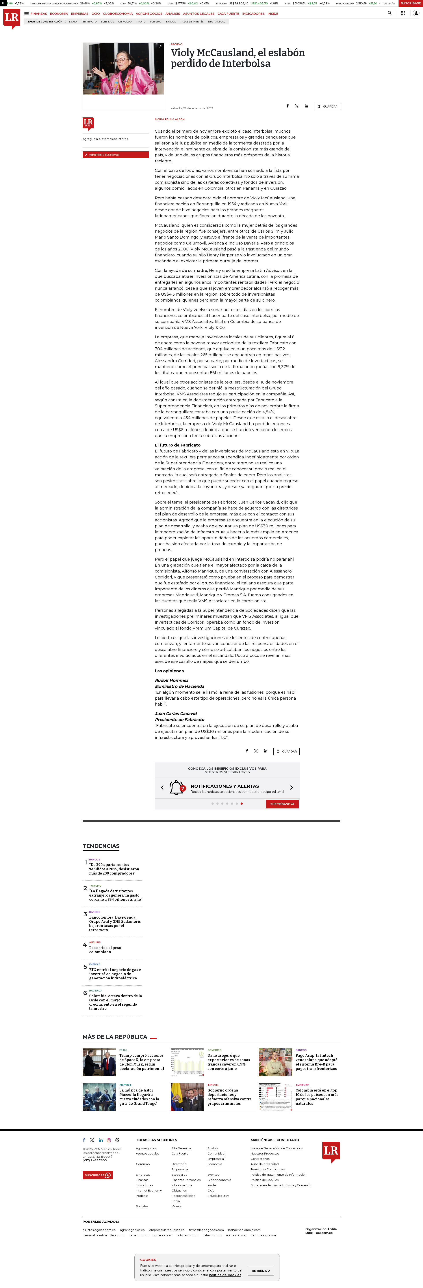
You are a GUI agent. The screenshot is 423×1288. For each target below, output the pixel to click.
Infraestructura (182, 1185)
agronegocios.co (132, 1230)
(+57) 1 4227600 (95, 1160)
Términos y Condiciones (268, 1169)
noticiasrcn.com (187, 1235)
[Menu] (27, 14)
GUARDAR (330, 106)
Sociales (142, 1206)
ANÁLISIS (172, 14)
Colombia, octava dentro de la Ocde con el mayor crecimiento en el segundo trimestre (115, 1002)
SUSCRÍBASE (411, 3)
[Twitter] (297, 106)
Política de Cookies (225, 1275)
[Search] (390, 13)
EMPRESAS (79, 14)
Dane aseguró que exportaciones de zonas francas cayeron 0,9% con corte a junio (229, 1062)
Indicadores (144, 1185)
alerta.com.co (236, 1235)
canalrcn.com (138, 1235)
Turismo (155, 21)
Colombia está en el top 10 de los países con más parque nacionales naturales (317, 1097)
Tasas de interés (192, 21)
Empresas (143, 1174)
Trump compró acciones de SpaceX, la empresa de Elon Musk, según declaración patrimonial (141, 1062)
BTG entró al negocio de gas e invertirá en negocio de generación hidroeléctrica (115, 974)
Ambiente (302, 1085)
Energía (94, 964)
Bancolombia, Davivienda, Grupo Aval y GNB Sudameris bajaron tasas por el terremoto (115, 923)
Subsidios (107, 21)
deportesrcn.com (263, 1235)
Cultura (125, 1085)
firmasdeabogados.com (206, 1230)
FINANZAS (39, 14)
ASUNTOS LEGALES (198, 14)
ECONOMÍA (59, 14)
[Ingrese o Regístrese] (416, 13)
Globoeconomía (219, 1180)
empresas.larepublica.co (167, 1230)
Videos (177, 1206)
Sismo (73, 21)
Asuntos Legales (147, 1153)
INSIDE (273, 14)
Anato (141, 21)
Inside (212, 1185)
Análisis (95, 942)
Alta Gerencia (181, 1148)
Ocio (211, 1190)
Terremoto (88, 21)
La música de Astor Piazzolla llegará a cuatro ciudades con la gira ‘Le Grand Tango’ (139, 1097)
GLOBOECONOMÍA (118, 14)
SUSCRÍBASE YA (282, 804)
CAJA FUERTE (228, 14)
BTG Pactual (216, 21)
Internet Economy (149, 1190)
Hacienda (95, 990)
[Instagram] (110, 1141)
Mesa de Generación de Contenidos (276, 1148)
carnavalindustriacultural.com (103, 1235)
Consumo (143, 1164)
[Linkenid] (102, 1141)
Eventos (213, 1174)
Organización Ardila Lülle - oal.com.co (321, 1230)
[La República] (11, 19)
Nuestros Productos (265, 1153)
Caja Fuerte (180, 1153)
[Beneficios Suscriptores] (402, 13)
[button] (161, 788)
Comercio (215, 1050)
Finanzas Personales (186, 1180)
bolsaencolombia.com (244, 1230)
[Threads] (119, 1141)
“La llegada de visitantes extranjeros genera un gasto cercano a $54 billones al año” (115, 895)
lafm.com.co (213, 1235)
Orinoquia (125, 21)
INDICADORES (253, 14)
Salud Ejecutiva (218, 1195)
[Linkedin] (306, 106)
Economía (215, 1164)
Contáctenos (260, 1158)
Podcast (142, 1195)
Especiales (179, 1174)
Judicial (213, 1085)
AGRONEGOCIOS (149, 14)
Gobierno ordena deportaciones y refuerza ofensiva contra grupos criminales (230, 1097)
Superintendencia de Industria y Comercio (281, 1185)
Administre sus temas (103, 154)
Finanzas (142, 1180)
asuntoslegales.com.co (99, 1230)
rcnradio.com (162, 1235)
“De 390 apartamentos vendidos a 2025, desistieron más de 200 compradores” (114, 869)
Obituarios (179, 1190)
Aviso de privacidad (265, 1164)
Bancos (170, 21)
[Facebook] (288, 106)
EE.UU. (123, 1050)
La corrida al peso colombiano (105, 950)
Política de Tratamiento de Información (278, 1174)
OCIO (95, 14)
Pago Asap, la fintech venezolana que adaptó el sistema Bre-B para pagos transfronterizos (317, 1062)
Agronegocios (146, 1148)
